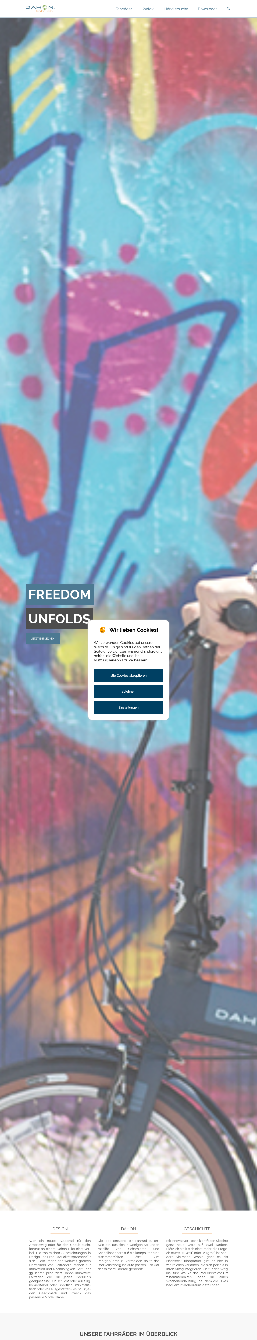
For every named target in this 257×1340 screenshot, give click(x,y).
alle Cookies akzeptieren (128, 675)
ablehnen (128, 691)
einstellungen (128, 707)
